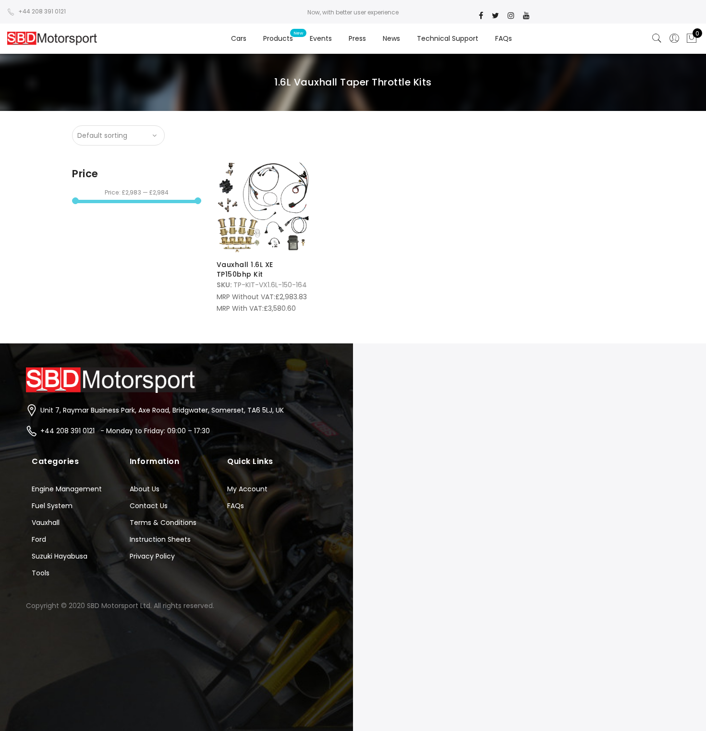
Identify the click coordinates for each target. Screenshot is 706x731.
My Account (247, 489)
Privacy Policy (152, 556)
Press (357, 38)
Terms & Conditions (163, 522)
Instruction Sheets (160, 539)
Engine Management (67, 489)
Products (278, 38)
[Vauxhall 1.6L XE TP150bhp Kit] (263, 206)
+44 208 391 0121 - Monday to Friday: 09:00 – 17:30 (125, 431)
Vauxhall (46, 522)
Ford (39, 539)
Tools (40, 573)
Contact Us (149, 506)
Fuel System (52, 506)
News (391, 38)
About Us (144, 489)
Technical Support (447, 38)
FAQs (503, 38)
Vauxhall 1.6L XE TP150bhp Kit (245, 269)
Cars (238, 38)
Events (321, 38)
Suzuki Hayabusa (59, 556)
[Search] (657, 38)
